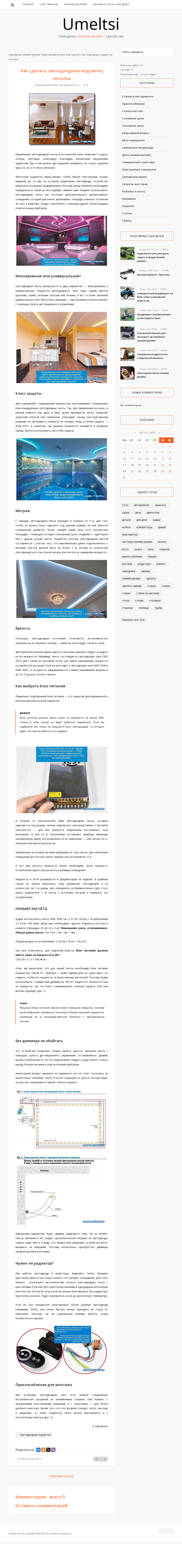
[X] (48, 1450)
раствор (127, 563)
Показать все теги (133, 619)
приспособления (132, 556)
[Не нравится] (96, 1459)
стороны (127, 607)
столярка (154, 600)
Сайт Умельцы (49, 4)
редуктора (144, 563)
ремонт (160, 563)
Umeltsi (91, 23)
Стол (125, 505)
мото (125, 549)
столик (139, 600)
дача (138, 512)
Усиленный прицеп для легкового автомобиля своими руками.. (151, 336)
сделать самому (132, 586)
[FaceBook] (157, 4)
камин (156, 519)
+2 (101, 1459)
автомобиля (141, 505)
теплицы (143, 607)
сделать (151, 578)
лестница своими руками (137, 541)
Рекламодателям (75, 4)
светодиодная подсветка (35, 1434)
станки (166, 586)
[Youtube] (162, 4)
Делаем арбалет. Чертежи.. (153, 274)
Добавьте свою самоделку (111, 4)
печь (151, 549)
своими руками (131, 578)
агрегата (160, 505)
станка (152, 586)
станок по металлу (147, 593)
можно (162, 541)
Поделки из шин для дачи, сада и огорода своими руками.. (153, 257)
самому (145, 571)
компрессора (144, 527)
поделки (164, 549)
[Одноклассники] (43, 1450)
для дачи (141, 519)
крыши (162, 527)
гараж (125, 512)
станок (126, 593)
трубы (158, 607)
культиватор (130, 534)
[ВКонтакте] (153, 4)
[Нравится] (105, 1459)
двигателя (153, 512)
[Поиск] (171, 4)
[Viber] (53, 1450)
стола (125, 600)
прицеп (152, 556)
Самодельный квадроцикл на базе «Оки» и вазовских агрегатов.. (155, 297)
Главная (27, 4)
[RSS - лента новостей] (166, 4)
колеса (126, 527)
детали (126, 519)
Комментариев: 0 (30, 1458)
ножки (138, 549)
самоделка (128, 571)
